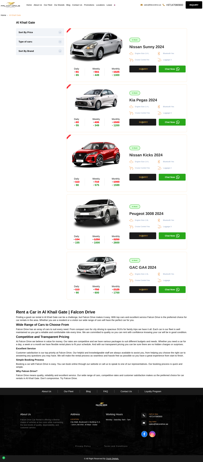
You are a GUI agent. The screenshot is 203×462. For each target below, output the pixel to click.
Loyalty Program (153, 391)
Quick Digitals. (112, 458)
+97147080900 (174, 5)
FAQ (105, 391)
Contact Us (77, 5)
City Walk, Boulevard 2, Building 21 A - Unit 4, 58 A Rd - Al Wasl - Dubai (85, 423)
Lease (109, 5)
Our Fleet (48, 5)
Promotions (89, 5)
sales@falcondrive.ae (152, 5)
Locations (100, 5)
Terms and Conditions (116, 446)
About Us (38, 5)
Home (29, 5)
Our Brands (59, 5)
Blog (68, 5)
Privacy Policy (83, 446)
